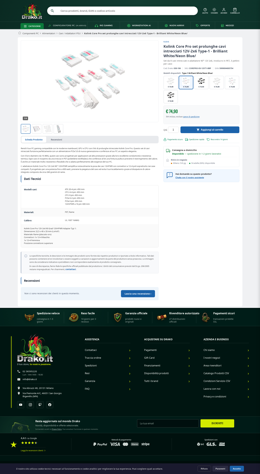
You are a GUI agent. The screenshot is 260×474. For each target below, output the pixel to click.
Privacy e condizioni (215, 396)
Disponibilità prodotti (156, 373)
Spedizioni (91, 365)
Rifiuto (204, 468)
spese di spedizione (191, 116)
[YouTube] (20, 404)
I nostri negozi (212, 357)
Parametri (220, 468)
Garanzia (90, 381)
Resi (87, 373)
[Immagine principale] (26, 129)
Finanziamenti (152, 365)
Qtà (165, 129)
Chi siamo (209, 350)
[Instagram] (30, 404)
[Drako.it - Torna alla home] (33, 11)
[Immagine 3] (47, 129)
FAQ (87, 388)
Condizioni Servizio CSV (217, 381)
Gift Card (149, 357)
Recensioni (56, 139)
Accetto (237, 468)
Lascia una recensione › (138, 293)
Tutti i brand (151, 381)
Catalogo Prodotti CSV (216, 373)
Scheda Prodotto (34, 139)
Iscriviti (217, 423)
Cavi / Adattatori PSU (70, 33)
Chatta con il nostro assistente (189, 177)
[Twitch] (40, 404)
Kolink (166, 41)
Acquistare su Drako (158, 339)
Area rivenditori (212, 365)
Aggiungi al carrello (212, 129)
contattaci (70, 269)
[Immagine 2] (36, 129)
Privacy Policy (57, 429)
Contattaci (91, 350)
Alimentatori (48, 33)
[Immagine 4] (58, 129)
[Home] (20, 33)
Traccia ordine (93, 357)
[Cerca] (52, 11)
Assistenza (92, 339)
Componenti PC (30, 33)
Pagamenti (150, 350)
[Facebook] (49, 404)
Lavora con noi (212, 388)
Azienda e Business (216, 339)
